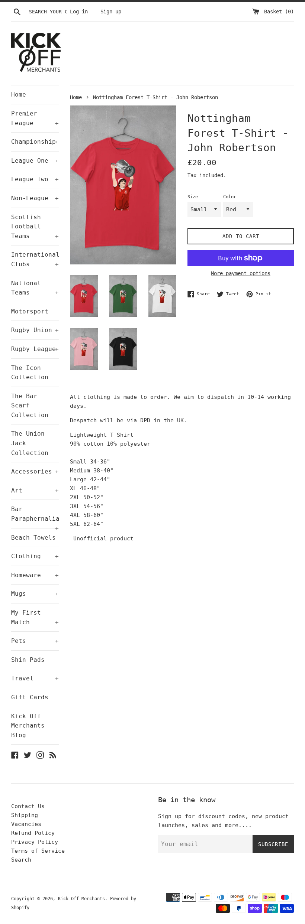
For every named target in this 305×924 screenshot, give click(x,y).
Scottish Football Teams (35, 227)
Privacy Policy (34, 842)
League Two (35, 179)
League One (35, 160)
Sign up (110, 11)
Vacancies (26, 824)
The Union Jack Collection (29, 443)
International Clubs (35, 259)
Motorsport (29, 311)
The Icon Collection (29, 372)
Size (192, 196)
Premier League (35, 118)
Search (21, 859)
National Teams (35, 288)
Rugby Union (35, 330)
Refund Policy (33, 833)
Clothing (35, 556)
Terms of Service (38, 850)
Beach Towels (33, 537)
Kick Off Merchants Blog (28, 726)
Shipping (24, 815)
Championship (35, 141)
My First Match (35, 617)
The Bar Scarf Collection (29, 406)
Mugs (35, 593)
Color (229, 196)
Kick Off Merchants (81, 898)
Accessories (35, 471)
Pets (35, 640)
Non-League (35, 198)
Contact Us (28, 806)
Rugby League (35, 348)
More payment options (240, 273)
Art (35, 490)
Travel (35, 678)
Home (18, 94)
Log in (79, 11)
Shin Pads (28, 659)
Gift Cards (29, 697)
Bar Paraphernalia (35, 516)
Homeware (35, 575)
